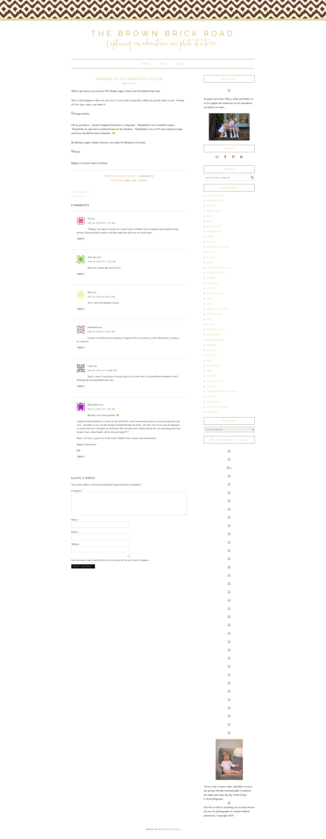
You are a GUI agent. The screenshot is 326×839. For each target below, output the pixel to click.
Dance (211, 242)
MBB (127, 180)
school (212, 350)
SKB (209, 360)
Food (210, 262)
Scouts (212, 355)
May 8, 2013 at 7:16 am (101, 223)
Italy (210, 298)
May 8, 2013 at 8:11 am (101, 297)
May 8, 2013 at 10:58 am (102, 370)
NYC (209, 319)
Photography (216, 329)
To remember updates (222, 391)
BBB (210, 221)
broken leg (215, 231)
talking (212, 386)
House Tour (215, 293)
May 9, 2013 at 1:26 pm (101, 409)
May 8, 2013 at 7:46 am (102, 261)
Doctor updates (218, 247)
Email (75, 531)
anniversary (216, 195)
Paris (210, 324)
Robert (212, 345)
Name (75, 519)
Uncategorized (217, 407)
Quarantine (215, 340)
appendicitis (215, 200)
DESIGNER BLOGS (169, 829)
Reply (81, 239)
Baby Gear (214, 211)
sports (212, 376)
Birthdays (214, 226)
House (211, 288)
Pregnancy (214, 335)
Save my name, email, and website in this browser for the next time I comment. (110, 559)
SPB (134, 180)
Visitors (212, 412)
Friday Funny (216, 273)
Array (211, 205)
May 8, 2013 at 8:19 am (101, 332)
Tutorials (214, 402)
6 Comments (146, 176)
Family (211, 252)
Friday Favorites (218, 267)
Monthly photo (217, 309)
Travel (143, 180)
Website (75, 544)
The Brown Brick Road (163, 33)
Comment (77, 490)
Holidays (213, 283)
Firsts (211, 257)
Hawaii (211, 278)
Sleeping (213, 365)
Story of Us (215, 381)
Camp (210, 237)
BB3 (209, 216)
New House (214, 314)
